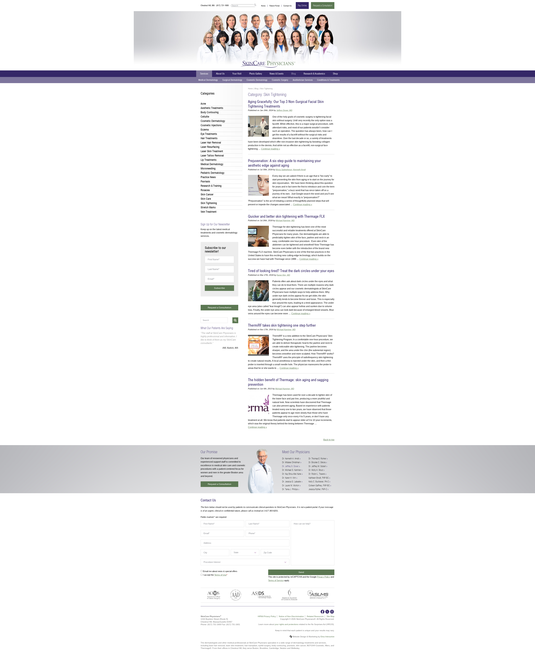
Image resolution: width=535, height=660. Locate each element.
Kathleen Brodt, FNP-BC (319, 477)
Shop (335, 73)
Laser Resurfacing (210, 147)
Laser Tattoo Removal (212, 155)
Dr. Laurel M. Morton (290, 485)
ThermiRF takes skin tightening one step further (282, 325)
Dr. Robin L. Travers (317, 474)
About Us (220, 73)
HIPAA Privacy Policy (267, 616)
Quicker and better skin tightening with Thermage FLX (286, 216)
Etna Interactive (327, 636)
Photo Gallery (255, 73)
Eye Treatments (209, 134)
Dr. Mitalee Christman (291, 462)
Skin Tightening (209, 203)
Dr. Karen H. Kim (289, 477)
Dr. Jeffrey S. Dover (290, 466)
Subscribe (219, 288)
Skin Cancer (207, 194)
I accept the (208, 575)
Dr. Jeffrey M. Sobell (317, 466)
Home (263, 5)
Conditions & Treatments (328, 80)
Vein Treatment (209, 212)
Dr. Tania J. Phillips (290, 489)
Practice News (208, 177)
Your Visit (236, 73)
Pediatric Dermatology (212, 173)
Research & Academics (314, 73)
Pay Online (302, 5)
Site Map (330, 616)
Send (301, 572)
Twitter (327, 612)
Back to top (328, 440)
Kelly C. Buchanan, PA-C (319, 481)
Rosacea (205, 190)
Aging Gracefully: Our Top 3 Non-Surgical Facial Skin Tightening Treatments (286, 104)
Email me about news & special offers (220, 571)
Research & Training (211, 186)
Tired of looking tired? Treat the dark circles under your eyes (291, 270)
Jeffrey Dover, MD (284, 110)
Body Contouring (210, 112)
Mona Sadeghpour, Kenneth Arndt (291, 169)
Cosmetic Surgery (280, 80)
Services (204, 73)
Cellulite (205, 117)
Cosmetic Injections (211, 125)
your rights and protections (286, 624)
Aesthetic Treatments (212, 108)
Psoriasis (205, 181)
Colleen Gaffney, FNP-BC (319, 485)
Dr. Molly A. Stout (316, 470)
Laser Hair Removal (211, 142)
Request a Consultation (322, 5)
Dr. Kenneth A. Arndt (290, 458)
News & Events (277, 73)
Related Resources (315, 616)
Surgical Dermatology (232, 80)
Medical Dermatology (208, 80)
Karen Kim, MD (283, 275)
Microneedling (208, 168)
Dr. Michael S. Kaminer (291, 470)
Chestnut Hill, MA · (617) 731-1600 (215, 5)
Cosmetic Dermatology (257, 80)
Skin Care (206, 199)
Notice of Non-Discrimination (291, 616)
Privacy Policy (323, 577)
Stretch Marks (208, 207)
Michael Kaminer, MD (285, 220)
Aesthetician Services (303, 80)
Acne (203, 104)
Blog (293, 73)
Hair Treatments (209, 138)
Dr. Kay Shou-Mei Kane (291, 474)
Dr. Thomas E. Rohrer (317, 458)
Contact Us (287, 5)
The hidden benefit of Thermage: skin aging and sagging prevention (288, 382)
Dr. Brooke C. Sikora (317, 462)
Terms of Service (276, 580)
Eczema (205, 129)
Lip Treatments (208, 160)
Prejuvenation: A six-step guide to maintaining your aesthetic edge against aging (284, 163)
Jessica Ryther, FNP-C (318, 489)
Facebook (322, 612)
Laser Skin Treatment (212, 151)
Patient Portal (274, 5)
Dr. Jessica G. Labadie (291, 481)
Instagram (332, 612)
